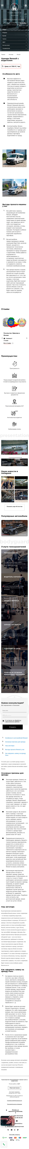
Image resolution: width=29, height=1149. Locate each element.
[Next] (27, 338)
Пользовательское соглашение (14, 1104)
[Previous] (2, 338)
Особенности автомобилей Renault (16, 738)
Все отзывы (7, 343)
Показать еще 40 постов (14, 506)
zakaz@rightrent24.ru (15, 1123)
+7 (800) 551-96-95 (15, 1117)
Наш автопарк (9, 745)
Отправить (12, 727)
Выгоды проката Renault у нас (14, 749)
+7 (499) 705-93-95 (14, 12)
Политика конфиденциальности (14, 1100)
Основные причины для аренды (15, 742)
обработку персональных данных (13, 721)
